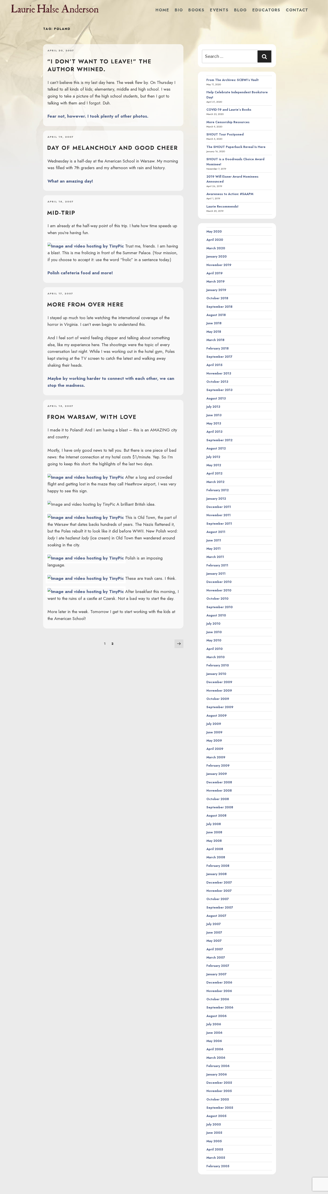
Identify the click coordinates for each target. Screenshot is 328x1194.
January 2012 (216, 498)
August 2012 (216, 448)
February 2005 (217, 1166)
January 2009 (216, 774)
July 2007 (213, 924)
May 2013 (213, 423)
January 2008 (216, 874)
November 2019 (218, 265)
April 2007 (214, 949)
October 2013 (217, 381)
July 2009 (213, 724)
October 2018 (217, 298)
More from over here (85, 304)
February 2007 (217, 965)
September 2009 (219, 707)
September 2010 (219, 607)
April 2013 (214, 431)
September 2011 (219, 523)
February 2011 (217, 565)
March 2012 (215, 482)
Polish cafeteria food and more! (80, 273)
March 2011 (215, 557)
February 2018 (217, 348)
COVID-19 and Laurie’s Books (228, 109)
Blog (240, 10)
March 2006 (215, 1057)
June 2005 (214, 1132)
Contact (297, 10)
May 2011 (213, 548)
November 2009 (219, 690)
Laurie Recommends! (222, 206)
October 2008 (217, 799)
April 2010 (214, 649)
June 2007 (214, 932)
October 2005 (217, 1099)
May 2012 (213, 465)
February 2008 (217, 865)
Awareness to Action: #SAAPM (229, 194)
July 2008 (213, 824)
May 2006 (214, 1041)
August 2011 (215, 532)
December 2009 (219, 682)
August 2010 (216, 615)
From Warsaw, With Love (92, 417)
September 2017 (219, 356)
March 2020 (215, 248)
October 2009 (217, 699)
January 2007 (216, 974)
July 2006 (213, 1024)
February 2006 (218, 1066)
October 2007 (217, 899)
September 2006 (219, 1007)
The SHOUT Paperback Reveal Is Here (236, 147)
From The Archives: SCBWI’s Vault (232, 80)
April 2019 (214, 273)
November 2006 (219, 991)
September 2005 (219, 1107)
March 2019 (215, 281)
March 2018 (215, 340)
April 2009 (214, 749)
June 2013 (214, 415)
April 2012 (214, 473)
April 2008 (214, 849)
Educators (266, 10)
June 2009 (214, 732)
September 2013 (219, 390)
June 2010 (214, 632)
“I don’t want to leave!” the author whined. (99, 65)
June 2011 (213, 540)
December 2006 (219, 982)
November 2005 (219, 1091)
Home (162, 10)
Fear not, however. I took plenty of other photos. (98, 116)
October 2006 (217, 999)
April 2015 (214, 365)
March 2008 (215, 857)
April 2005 (214, 1149)
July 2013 (213, 406)
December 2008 (219, 782)
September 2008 (219, 807)
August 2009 (216, 715)
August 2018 (216, 315)
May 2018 (213, 331)
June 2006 (214, 1032)
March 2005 (215, 1157)
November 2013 (218, 373)
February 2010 (217, 665)
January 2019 (216, 290)
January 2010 (216, 674)
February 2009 (218, 765)
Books (196, 10)
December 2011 (218, 507)
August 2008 (216, 815)
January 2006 (216, 1074)
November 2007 (219, 890)
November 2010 (218, 590)
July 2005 (213, 1124)
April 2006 (214, 1049)
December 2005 (219, 1082)
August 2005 (216, 1116)
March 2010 (215, 657)
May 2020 (214, 231)
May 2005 (214, 1141)
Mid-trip (61, 213)
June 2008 (214, 832)
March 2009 (215, 757)
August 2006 (216, 1016)
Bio (179, 10)
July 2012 (213, 457)
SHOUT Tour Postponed (225, 134)
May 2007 (214, 940)
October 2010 (217, 598)
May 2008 (214, 840)
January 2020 (216, 256)
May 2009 (214, 740)
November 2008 (219, 790)
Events (219, 10)
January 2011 (216, 573)
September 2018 (219, 306)
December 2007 (219, 882)
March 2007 (215, 957)
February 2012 (217, 490)
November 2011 (218, 515)
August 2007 (216, 915)
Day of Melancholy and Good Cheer (112, 148)
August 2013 (216, 398)
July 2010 (213, 623)
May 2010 (213, 640)
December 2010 (219, 582)
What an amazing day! (70, 181)
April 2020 (214, 239)
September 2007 (219, 907)
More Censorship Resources (227, 122)
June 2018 (214, 323)
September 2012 (219, 440)
